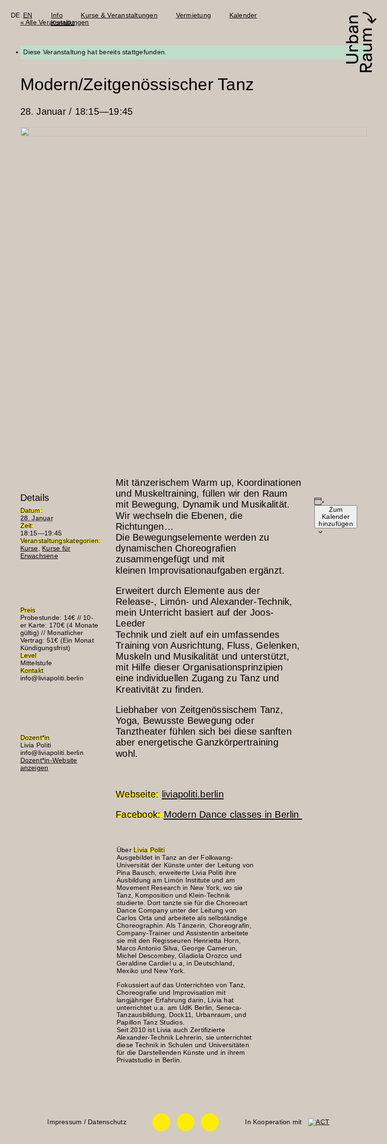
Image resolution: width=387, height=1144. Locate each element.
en (27, 15)
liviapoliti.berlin (193, 794)
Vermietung (193, 15)
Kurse (29, 548)
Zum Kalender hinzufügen (336, 516)
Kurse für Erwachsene (45, 552)
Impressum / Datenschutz (86, 1122)
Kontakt (63, 22)
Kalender (243, 15)
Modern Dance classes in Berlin (233, 814)
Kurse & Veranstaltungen (119, 15)
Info (57, 15)
